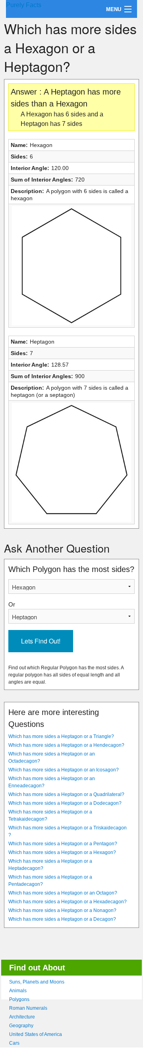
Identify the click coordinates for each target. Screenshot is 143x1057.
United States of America (35, 1034)
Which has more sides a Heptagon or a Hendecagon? (66, 745)
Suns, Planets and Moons (36, 982)
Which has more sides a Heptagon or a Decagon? (62, 919)
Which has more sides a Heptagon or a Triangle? (61, 736)
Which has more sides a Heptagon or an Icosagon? (63, 770)
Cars (14, 1043)
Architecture (22, 1017)
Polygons (19, 999)
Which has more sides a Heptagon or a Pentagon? (62, 843)
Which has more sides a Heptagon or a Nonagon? (62, 910)
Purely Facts (23, 5)
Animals (18, 990)
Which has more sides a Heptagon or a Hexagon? (62, 852)
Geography (21, 1025)
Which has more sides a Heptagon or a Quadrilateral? (66, 794)
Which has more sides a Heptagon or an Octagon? (62, 893)
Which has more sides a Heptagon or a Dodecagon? (65, 803)
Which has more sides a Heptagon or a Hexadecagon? (67, 901)
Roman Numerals (28, 1008)
